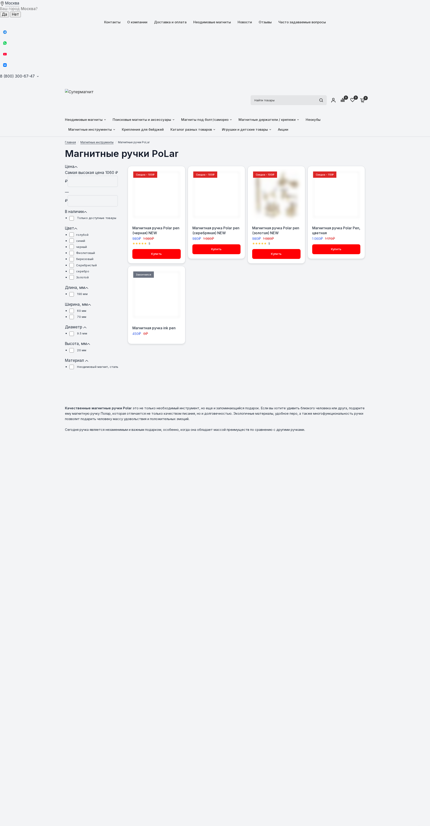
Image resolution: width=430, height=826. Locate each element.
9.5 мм (81, 333)
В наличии (74, 211)
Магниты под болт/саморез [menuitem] (204, 119)
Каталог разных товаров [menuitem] (191, 129)
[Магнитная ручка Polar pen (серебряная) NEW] (216, 194)
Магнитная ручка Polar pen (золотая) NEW (275, 230)
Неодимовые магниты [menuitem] (84, 119)
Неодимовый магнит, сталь (97, 367)
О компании (137, 22)
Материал (75, 360)
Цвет (69, 228)
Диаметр (74, 327)
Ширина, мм (76, 304)
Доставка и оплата (170, 22)
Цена (69, 166)
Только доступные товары (96, 218)
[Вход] (333, 100)
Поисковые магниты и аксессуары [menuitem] (142, 119)
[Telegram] (5, 32)
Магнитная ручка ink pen (154, 328)
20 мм (81, 350)
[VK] (5, 65)
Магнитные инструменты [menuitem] (90, 129)
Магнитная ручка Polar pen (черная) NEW (155, 230)
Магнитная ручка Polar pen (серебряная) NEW (215, 230)
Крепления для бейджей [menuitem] (143, 129)
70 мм (81, 317)
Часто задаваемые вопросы (302, 22)
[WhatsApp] (5, 43)
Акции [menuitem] (283, 129)
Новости (245, 22)
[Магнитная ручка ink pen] (156, 294)
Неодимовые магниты (212, 22)
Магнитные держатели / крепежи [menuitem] (267, 119)
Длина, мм (75, 287)
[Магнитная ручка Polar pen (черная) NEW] (156, 194)
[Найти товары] (321, 100)
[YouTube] (5, 54)
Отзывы (265, 22)
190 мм (82, 294)
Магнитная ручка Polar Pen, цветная (336, 230)
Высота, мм (76, 343)
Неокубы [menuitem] (313, 119)
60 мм (81, 310)
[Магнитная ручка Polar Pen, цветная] (336, 194)
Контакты (112, 22)
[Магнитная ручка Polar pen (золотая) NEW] (276, 194)
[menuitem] (112, 22)
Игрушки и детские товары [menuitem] (245, 129)
